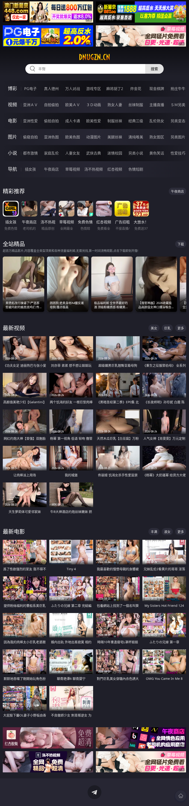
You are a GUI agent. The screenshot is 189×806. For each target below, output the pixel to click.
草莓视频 (72, 169)
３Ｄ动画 (93, 104)
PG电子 (30, 88)
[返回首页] (180, 795)
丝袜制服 (135, 104)
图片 (12, 137)
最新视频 (14, 328)
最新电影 (14, 531)
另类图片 (178, 137)
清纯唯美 (135, 137)
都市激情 (30, 153)
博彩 (12, 88)
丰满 (154, 531)
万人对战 (72, 88)
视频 (12, 105)
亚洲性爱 (30, 120)
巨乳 (167, 328)
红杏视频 (114, 169)
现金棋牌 (156, 88)
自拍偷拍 (51, 104)
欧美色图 (72, 137)
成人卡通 (72, 120)
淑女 (167, 531)
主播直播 (156, 104)
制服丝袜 (114, 120)
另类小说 (135, 153)
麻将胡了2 (114, 88)
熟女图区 (156, 137)
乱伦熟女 (156, 120)
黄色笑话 (156, 153)
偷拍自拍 (51, 120)
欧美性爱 (93, 120)
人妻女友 (72, 153)
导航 (12, 169)
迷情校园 (114, 153)
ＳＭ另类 (178, 104)
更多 (180, 328)
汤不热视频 (93, 169)
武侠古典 (93, 153)
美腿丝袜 (114, 137)
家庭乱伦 (51, 153)
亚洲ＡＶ (30, 104)
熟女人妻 (114, 104)
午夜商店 (51, 169)
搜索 (154, 68)
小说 (12, 153)
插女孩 (30, 169)
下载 (180, 244)
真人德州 (51, 88)
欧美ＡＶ (72, 104)
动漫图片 (93, 137)
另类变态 (178, 120)
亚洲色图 (51, 137)
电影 (12, 121)
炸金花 (135, 88)
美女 (154, 328)
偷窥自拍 (30, 137)
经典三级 (135, 120)
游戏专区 (93, 88)
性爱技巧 (178, 153)
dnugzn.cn (94, 57)
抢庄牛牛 (178, 88)
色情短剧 (135, 169)
